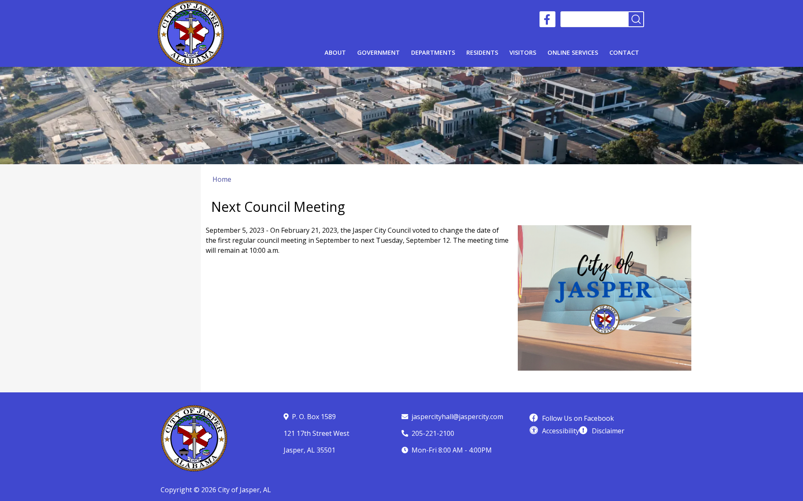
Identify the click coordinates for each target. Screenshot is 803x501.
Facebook (547, 19)
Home (221, 179)
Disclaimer (608, 430)
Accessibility (560, 430)
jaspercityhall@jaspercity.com (457, 416)
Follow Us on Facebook (578, 418)
